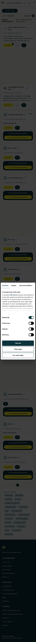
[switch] (31, 323)
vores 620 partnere (12, 295)
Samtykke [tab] (5, 285)
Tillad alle (18, 343)
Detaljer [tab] (13, 285)
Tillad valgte (18, 349)
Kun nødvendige (18, 355)
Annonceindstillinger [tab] (26, 285)
